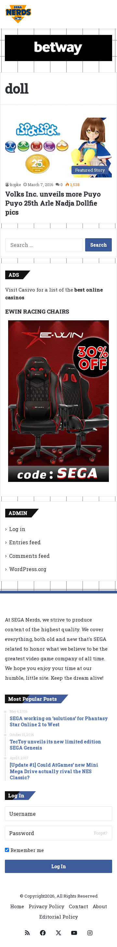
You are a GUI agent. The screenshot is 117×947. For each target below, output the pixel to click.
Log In (58, 866)
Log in (17, 529)
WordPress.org (27, 569)
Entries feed (25, 542)
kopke (15, 184)
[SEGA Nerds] (18, 14)
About (100, 906)
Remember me (26, 850)
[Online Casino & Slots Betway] (58, 47)
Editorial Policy (58, 916)
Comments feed (29, 555)
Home (17, 906)
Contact (78, 906)
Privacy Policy (46, 906)
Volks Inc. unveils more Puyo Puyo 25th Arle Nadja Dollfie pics (53, 203)
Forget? (100, 832)
